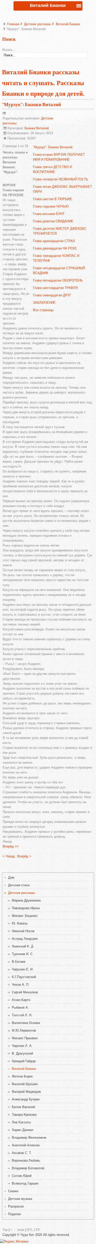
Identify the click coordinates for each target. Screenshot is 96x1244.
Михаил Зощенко (24, 916)
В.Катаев (18, 961)
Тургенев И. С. (22, 954)
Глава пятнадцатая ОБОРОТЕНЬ (58, 280)
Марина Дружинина (26, 900)
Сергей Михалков (25, 992)
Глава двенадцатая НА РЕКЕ (55, 248)
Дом (11, 877)
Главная (13, 24)
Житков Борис (22, 1076)
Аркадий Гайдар (24, 1061)
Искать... (9, 50)
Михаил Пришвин (25, 1038)
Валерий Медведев (26, 1091)
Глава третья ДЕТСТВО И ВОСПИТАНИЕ (52, 169)
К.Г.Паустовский (24, 977)
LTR (37, 1230)
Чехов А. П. (20, 984)
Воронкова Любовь (26, 1160)
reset (20, 1230)
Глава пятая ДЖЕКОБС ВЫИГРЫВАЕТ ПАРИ (62, 189)
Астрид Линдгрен (25, 939)
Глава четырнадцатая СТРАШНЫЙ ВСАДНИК (59, 270)
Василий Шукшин (25, 1084)
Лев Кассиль (21, 1122)
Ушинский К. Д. (23, 946)
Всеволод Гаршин (25, 1183)
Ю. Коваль (20, 923)
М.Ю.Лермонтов (24, 1030)
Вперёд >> (11, 846)
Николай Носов (23, 931)
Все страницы (43, 310)
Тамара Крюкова (24, 1114)
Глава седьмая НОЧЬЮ (51, 206)
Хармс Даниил (22, 1130)
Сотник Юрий (22, 1176)
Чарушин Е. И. (22, 969)
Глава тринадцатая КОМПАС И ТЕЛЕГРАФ (56, 258)
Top (5, 1230)
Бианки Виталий (37, 128)
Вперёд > (24, 856)
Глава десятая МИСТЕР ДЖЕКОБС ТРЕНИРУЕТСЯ (59, 231)
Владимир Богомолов (28, 1168)
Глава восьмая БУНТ (48, 214)
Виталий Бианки (68, 24)
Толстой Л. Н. (22, 1015)
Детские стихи (19, 885)
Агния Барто (21, 1000)
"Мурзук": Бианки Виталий (31, 104)
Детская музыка (20, 1199)
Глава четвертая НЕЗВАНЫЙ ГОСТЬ (60, 179)
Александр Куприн (26, 1099)
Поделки (14, 1214)
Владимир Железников (29, 1137)
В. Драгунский (22, 1053)
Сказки (13, 1191)
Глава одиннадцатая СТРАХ (54, 241)
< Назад (9, 856)
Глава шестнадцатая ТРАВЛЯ (55, 288)
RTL (30, 1230)
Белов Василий (23, 1107)
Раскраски (16, 1206)
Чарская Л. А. (22, 1046)
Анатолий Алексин (26, 1145)
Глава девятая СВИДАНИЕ (53, 221)
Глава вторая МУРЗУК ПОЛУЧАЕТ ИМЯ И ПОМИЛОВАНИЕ (59, 157)
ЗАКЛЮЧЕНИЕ (44, 302)
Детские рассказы (37, 24)
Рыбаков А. (20, 1007)
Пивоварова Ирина (26, 908)
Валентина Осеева (26, 1023)
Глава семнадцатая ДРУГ (52, 295)
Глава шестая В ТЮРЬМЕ (52, 199)
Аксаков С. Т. (22, 1153)
